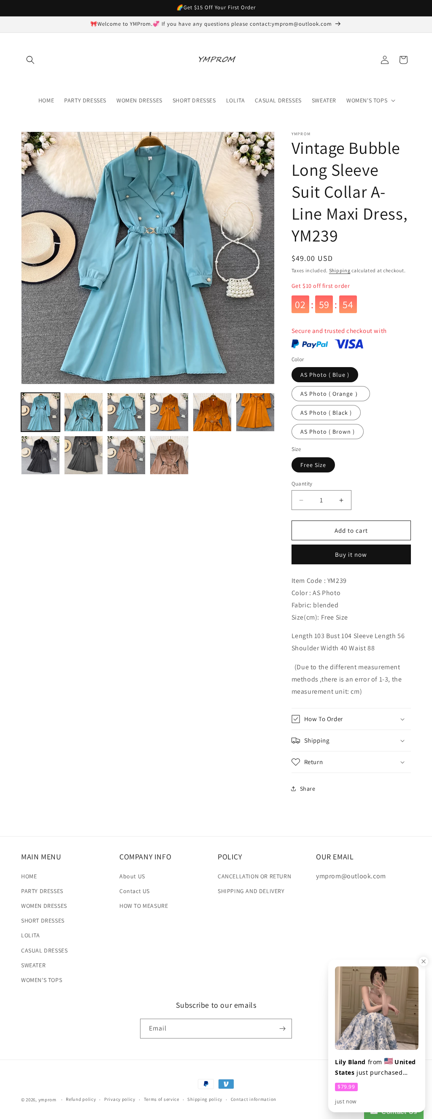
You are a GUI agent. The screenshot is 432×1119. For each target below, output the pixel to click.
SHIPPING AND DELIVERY (251, 891)
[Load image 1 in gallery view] (40, 412)
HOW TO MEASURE (143, 906)
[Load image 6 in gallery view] (255, 412)
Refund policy (81, 1099)
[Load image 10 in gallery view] (169, 455)
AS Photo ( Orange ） (330, 393)
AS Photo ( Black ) (326, 412)
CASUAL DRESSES (44, 950)
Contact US (134, 891)
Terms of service (161, 1099)
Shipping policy (204, 1099)
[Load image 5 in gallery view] (212, 412)
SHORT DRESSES (43, 920)
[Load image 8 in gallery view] (83, 455)
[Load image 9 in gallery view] (126, 455)
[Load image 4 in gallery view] (169, 412)
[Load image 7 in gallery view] (40, 455)
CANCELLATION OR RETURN (254, 876)
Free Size (313, 465)
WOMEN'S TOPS (41, 980)
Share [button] (308, 788)
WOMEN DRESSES (44, 906)
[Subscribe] (282, 1028)
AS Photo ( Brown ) (327, 431)
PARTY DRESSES (42, 891)
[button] (30, 60)
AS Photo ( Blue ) (324, 374)
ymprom (47, 1100)
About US (132, 876)
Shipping (340, 270)
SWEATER (33, 965)
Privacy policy (119, 1099)
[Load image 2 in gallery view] (83, 412)
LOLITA (30, 935)
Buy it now (351, 554)
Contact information (253, 1099)
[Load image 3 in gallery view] (126, 412)
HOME (29, 876)
